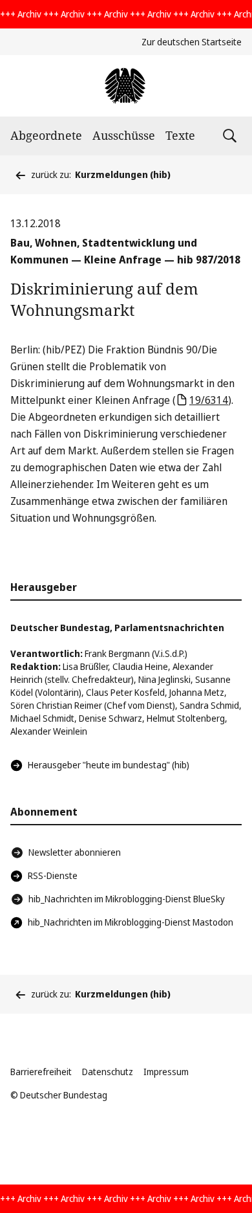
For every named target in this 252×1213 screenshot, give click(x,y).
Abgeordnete (46, 135)
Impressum (166, 1071)
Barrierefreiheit (41, 1071)
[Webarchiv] (126, 86)
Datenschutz (107, 1071)
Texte (180, 135)
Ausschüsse (123, 135)
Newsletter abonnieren (74, 852)
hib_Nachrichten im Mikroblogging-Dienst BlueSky (126, 899)
